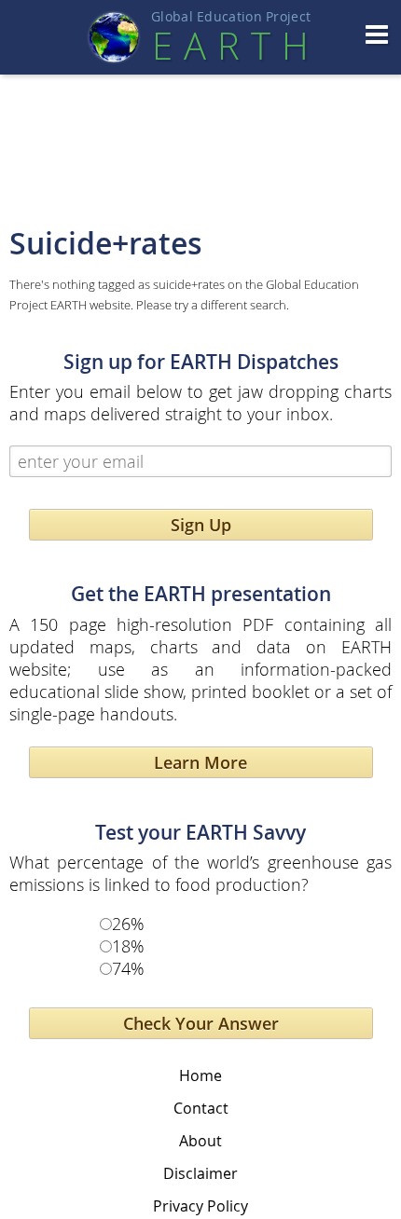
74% (128, 968)
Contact (200, 1108)
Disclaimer (200, 1173)
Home (200, 1075)
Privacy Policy (200, 1206)
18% (128, 946)
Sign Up (201, 525)
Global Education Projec (231, 16)
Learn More (200, 762)
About (200, 1140)
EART (230, 46)
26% (128, 923)
